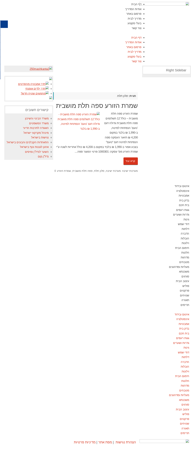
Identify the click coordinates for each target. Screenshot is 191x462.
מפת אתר (105, 442)
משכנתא (184, 271)
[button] (95, 32)
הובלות (185, 238)
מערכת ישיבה (113, 171)
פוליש (185, 285)
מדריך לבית (134, 18)
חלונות (185, 252)
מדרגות (185, 257)
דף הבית (136, 4)
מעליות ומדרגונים (179, 266)
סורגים (185, 276)
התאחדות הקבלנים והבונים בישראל (28, 142)
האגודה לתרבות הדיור (36, 127)
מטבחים (184, 262)
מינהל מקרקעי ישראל (36, 132)
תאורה (185, 300)
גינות (186, 219)
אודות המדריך (133, 9)
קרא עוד (130, 161)
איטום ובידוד (182, 186)
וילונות (185, 243)
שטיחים (184, 295)
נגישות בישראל (40, 137)
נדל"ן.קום (43, 156)
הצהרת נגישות (126, 442)
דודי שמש (183, 224)
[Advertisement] (70, 74)
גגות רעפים (182, 209)
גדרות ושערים (181, 214)
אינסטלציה (182, 190)
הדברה (185, 233)
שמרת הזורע (64, 171)
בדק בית (184, 200)
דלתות (185, 228)
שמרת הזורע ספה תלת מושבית (97, 105)
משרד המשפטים (39, 123)
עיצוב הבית (182, 281)
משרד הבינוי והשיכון (37, 118)
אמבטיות (184, 195)
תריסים (185, 304)
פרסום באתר (133, 13)
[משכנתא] (41, 68)
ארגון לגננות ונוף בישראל (34, 146)
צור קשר (136, 28)
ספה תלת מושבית (82, 171)
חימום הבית (182, 247)
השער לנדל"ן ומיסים (37, 151)
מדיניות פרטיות (85, 442)
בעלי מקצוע (134, 23)
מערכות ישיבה (130, 171)
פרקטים (184, 290)
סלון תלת (99, 171)
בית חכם (184, 205)
